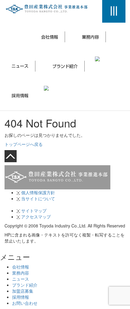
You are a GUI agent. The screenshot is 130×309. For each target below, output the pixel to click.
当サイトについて (37, 198)
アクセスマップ (35, 217)
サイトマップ (33, 211)
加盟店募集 (22, 291)
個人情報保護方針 (37, 192)
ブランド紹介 (24, 285)
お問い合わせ (24, 303)
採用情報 (20, 297)
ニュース (20, 279)
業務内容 (20, 273)
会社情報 (20, 267)
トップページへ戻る (24, 144)
